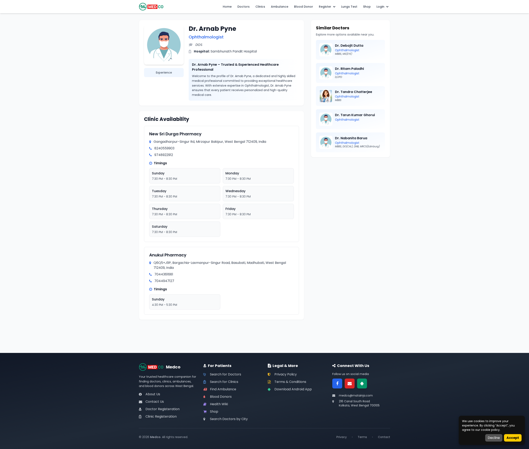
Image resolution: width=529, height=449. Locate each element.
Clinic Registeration (161, 416)
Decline (494, 437)
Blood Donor (303, 7)
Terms (362, 437)
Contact (384, 437)
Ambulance (279, 7)
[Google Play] (362, 383)
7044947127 (164, 281)
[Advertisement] (350, 191)
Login (380, 7)
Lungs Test (349, 7)
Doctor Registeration (162, 409)
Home (227, 7)
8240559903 (164, 148)
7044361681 (163, 274)
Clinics (260, 7)
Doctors (243, 7)
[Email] (350, 383)
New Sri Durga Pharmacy (175, 134)
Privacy (341, 437)
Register (325, 7)
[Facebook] (337, 383)
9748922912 (163, 154)
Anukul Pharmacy (167, 255)
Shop (367, 7)
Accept (512, 437)
